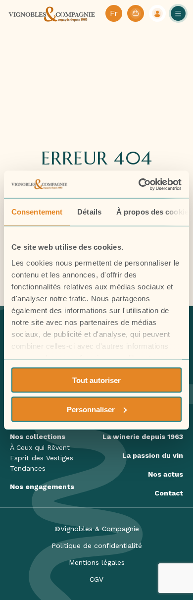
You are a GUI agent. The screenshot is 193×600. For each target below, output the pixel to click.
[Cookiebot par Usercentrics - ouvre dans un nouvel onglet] (139, 184)
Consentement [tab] (36, 212)
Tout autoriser (96, 380)
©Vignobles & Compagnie (96, 529)
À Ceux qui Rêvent (40, 447)
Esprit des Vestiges (41, 458)
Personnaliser (91, 409)
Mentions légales (97, 562)
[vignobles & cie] (51, 13)
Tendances (28, 468)
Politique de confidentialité (96, 545)
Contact (168, 493)
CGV (96, 579)
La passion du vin (152, 455)
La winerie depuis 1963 (142, 436)
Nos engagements (42, 487)
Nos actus (165, 474)
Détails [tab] (89, 212)
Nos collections (37, 436)
